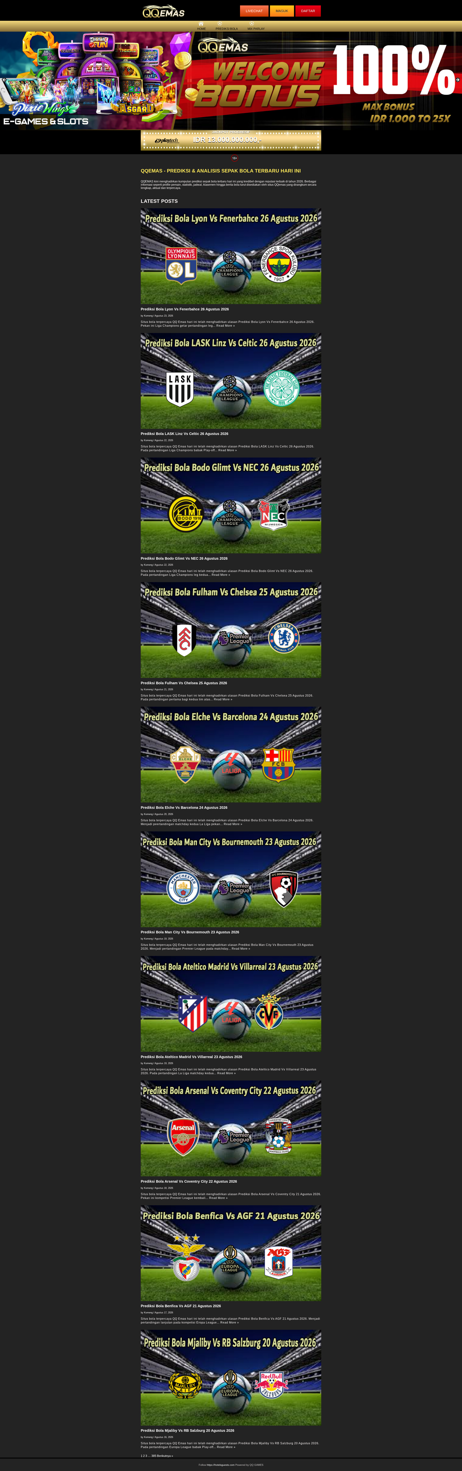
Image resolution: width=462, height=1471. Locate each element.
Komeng (148, 315)
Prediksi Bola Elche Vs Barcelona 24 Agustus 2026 (184, 808)
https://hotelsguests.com (221, 1465)
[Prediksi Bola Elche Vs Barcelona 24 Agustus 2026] (231, 754)
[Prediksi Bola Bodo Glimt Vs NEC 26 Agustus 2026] (231, 505)
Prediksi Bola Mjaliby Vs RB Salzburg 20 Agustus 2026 (187, 1430)
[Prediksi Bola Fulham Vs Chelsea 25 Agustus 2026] (231, 630)
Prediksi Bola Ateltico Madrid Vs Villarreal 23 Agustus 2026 (191, 1057)
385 (153, 1455)
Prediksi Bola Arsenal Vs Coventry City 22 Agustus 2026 (189, 1181)
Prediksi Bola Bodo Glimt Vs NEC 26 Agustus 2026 (184, 558)
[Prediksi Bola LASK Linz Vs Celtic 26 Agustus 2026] (231, 381)
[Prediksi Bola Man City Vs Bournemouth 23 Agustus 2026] (231, 879)
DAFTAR (308, 11)
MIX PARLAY (256, 28)
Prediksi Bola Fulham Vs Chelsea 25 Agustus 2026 (184, 683)
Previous (4, 80)
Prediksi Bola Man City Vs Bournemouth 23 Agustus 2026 (190, 932)
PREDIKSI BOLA (227, 28)
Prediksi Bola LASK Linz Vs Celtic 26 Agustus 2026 (184, 434)
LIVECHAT (254, 11)
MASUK (282, 11)
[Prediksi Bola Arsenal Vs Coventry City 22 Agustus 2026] (231, 1128)
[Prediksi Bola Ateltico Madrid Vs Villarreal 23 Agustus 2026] (231, 1004)
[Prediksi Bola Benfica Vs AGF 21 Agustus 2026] (231, 1253)
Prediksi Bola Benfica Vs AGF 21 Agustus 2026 (181, 1306)
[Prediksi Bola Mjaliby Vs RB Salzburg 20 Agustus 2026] (231, 1378)
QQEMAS (147, 181)
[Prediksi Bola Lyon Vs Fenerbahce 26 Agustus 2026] (231, 256)
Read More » (225, 325)
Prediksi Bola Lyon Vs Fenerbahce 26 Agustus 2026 (185, 309)
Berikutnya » (165, 1455)
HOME (201, 28)
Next (457, 80)
